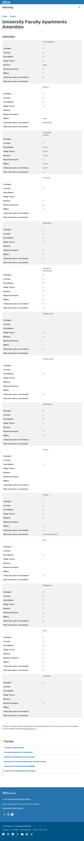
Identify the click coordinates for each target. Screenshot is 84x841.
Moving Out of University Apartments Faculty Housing (25, 761)
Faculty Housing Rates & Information (18, 752)
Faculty (13, 16)
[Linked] (12, 834)
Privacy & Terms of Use (40, 829)
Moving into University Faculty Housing (19, 757)
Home (4, 16)
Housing (7, 7)
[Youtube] (22, 834)
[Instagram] (8, 834)
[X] (17, 834)
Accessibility (14, 829)
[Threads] (31, 834)
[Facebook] (3, 834)
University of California (23, 826)
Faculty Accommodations (14, 748)
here (14, 804)
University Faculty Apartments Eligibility (19, 766)
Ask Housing (28, 729)
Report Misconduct (25, 829)
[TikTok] (27, 834)
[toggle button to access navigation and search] (79, 7)
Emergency (5, 829)
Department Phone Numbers (12, 808)
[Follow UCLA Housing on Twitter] (4, 814)
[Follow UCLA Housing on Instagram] (8, 814)
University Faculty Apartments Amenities (20, 771)
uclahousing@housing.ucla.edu (19, 799)
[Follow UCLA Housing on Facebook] (12, 814)
